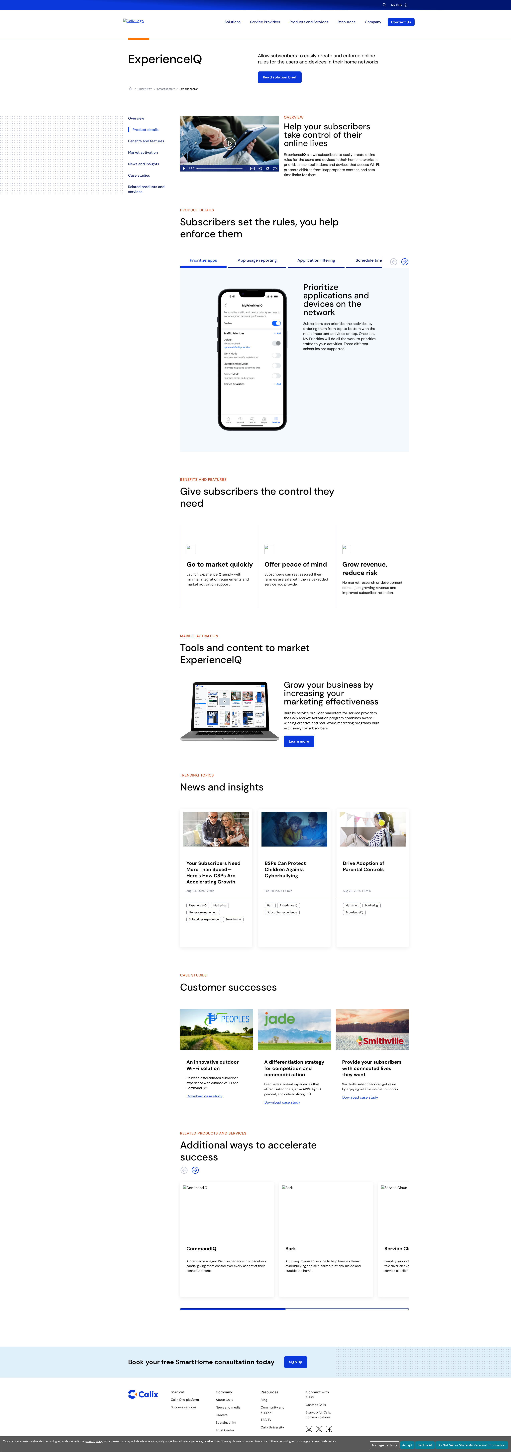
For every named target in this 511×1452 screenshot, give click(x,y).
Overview (136, 118)
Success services (184, 1407)
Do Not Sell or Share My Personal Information (472, 1445)
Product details (145, 129)
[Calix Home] (162, 22)
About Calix (224, 1400)
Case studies (139, 175)
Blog (264, 1400)
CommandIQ (201, 1248)
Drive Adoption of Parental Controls (363, 866)
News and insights (143, 164)
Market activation (143, 152)
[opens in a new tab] (216, 1029)
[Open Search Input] (384, 5)
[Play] (229, 143)
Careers (222, 1415)
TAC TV (266, 1420)
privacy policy (93, 1441)
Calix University (272, 1427)
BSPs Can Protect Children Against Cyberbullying (285, 869)
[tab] (203, 262)
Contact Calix (316, 1405)
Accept (407, 1445)
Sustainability (226, 1422)
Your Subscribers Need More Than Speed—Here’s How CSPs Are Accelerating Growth (213, 872)
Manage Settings (384, 1445)
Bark (290, 1248)
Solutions (177, 1392)
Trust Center (225, 1430)
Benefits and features (146, 141)
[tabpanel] (294, 360)
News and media (228, 1407)
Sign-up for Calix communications (318, 1414)
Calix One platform (185, 1400)
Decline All (425, 1445)
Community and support (272, 1409)
